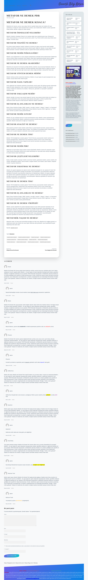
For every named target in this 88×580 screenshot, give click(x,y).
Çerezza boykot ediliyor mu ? (70, 19)
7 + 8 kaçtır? (6, 549)
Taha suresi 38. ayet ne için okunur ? (71, 47)
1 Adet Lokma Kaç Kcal (70, 137)
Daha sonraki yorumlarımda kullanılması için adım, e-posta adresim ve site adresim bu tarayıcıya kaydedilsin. (25, 545)
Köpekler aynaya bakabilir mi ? (70, 61)
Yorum (5, 514)
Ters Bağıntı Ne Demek (50, 250)
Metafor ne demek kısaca (45, 237)
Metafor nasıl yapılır (35, 237)
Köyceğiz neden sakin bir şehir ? (71, 56)
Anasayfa (6, 5)
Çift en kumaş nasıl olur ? (70, 42)
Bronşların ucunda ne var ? (70, 28)
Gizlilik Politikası (12, 5)
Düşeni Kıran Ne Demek (13, 250)
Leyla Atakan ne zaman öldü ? (71, 23)
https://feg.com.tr (29, 563)
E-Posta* (5, 534)
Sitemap (36, 563)
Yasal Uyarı (19, 5)
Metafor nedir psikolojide (42, 239)
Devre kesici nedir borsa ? (70, 51)
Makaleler (12, 234)
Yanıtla (11, 283)
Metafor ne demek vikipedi (22, 239)
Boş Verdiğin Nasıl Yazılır (70, 133)
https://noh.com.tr (20, 563)
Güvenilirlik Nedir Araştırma (70, 141)
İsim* (5, 528)
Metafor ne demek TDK (11, 239)
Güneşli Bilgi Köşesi (71, 4)
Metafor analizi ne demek (11, 237)
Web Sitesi (6, 539)
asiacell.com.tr (14, 227)
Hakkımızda (24, 5)
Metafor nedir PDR (32, 239)
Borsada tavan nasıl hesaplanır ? (70, 37)
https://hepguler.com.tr (9, 563)
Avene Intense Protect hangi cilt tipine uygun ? (71, 33)
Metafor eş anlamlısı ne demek (24, 237)
